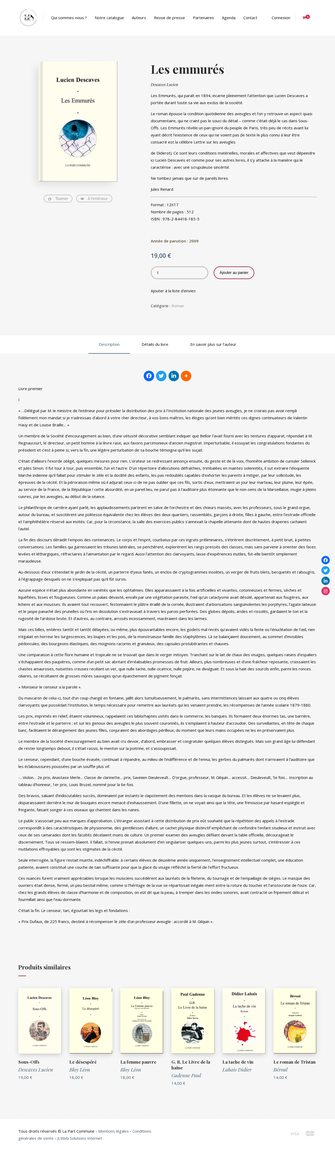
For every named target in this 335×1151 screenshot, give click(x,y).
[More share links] (186, 376)
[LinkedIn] (325, 580)
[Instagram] (325, 591)
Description (109, 344)
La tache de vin (237, 1062)
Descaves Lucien (164, 84)
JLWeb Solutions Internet (79, 1138)
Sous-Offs (28, 1062)
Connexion (281, 17)
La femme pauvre (138, 1062)
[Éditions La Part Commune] (28, 18)
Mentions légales (113, 1131)
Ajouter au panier (234, 272)
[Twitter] (325, 570)
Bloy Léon (79, 1069)
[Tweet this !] (161, 376)
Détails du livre (155, 344)
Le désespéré (83, 1062)
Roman (177, 305)
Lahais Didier (237, 1069)
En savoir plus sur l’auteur (213, 344)
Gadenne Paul (186, 1075)
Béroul (280, 1069)
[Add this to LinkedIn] (174, 376)
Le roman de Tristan (294, 1062)
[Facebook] (325, 560)
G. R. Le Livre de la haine (190, 1064)
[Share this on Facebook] (149, 376)
